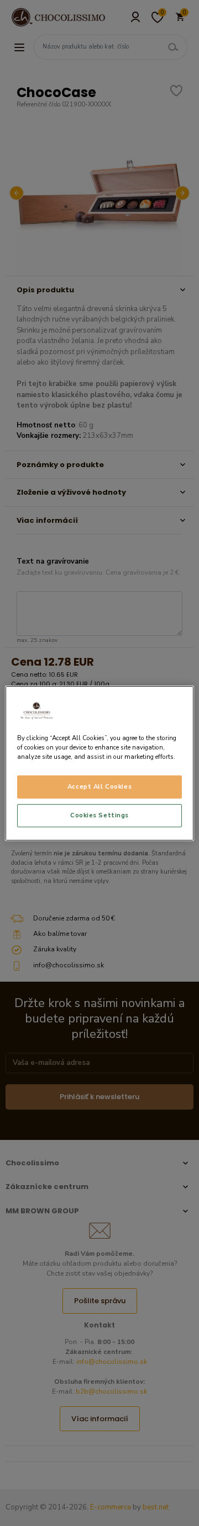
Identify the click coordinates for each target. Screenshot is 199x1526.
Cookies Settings (99, 815)
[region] (99, 762)
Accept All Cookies (99, 786)
